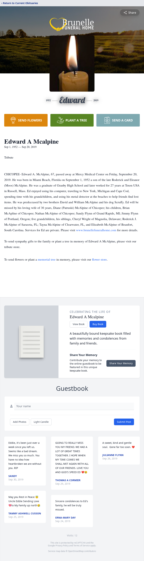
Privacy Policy (62, 545)
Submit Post (124, 421)
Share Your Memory (121, 363)
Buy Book (98, 324)
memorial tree (46, 259)
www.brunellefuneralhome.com (96, 230)
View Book (78, 324)
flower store (99, 259)
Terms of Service (81, 545)
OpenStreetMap (76, 551)
